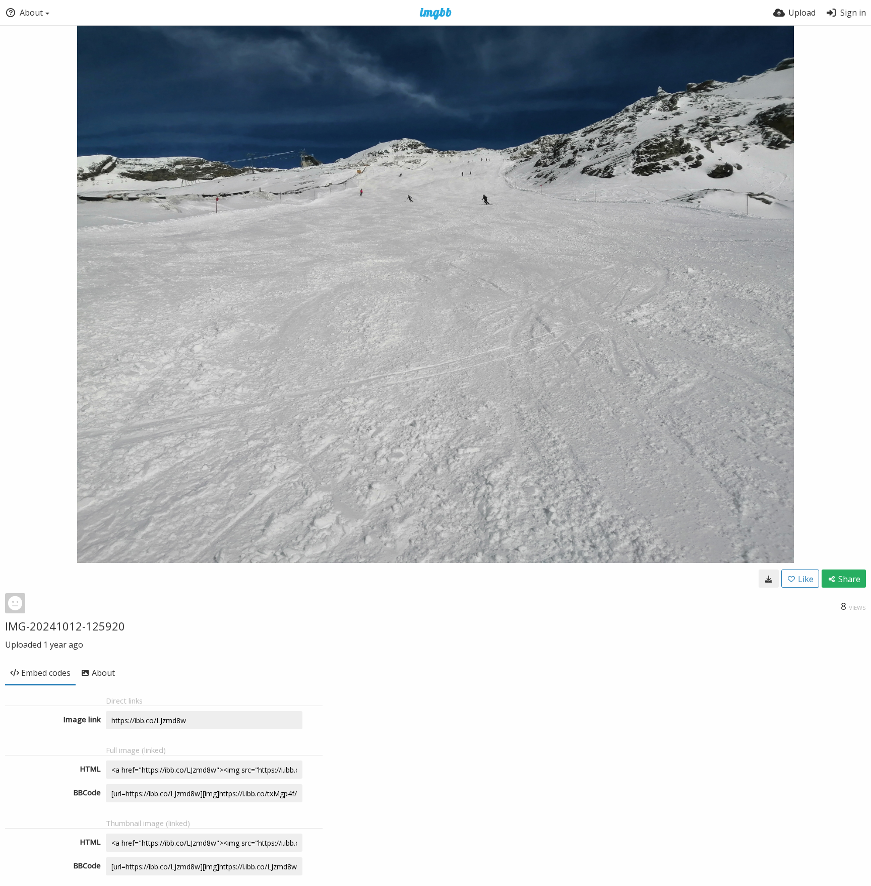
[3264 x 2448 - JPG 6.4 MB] (769, 578)
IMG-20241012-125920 (65, 626)
